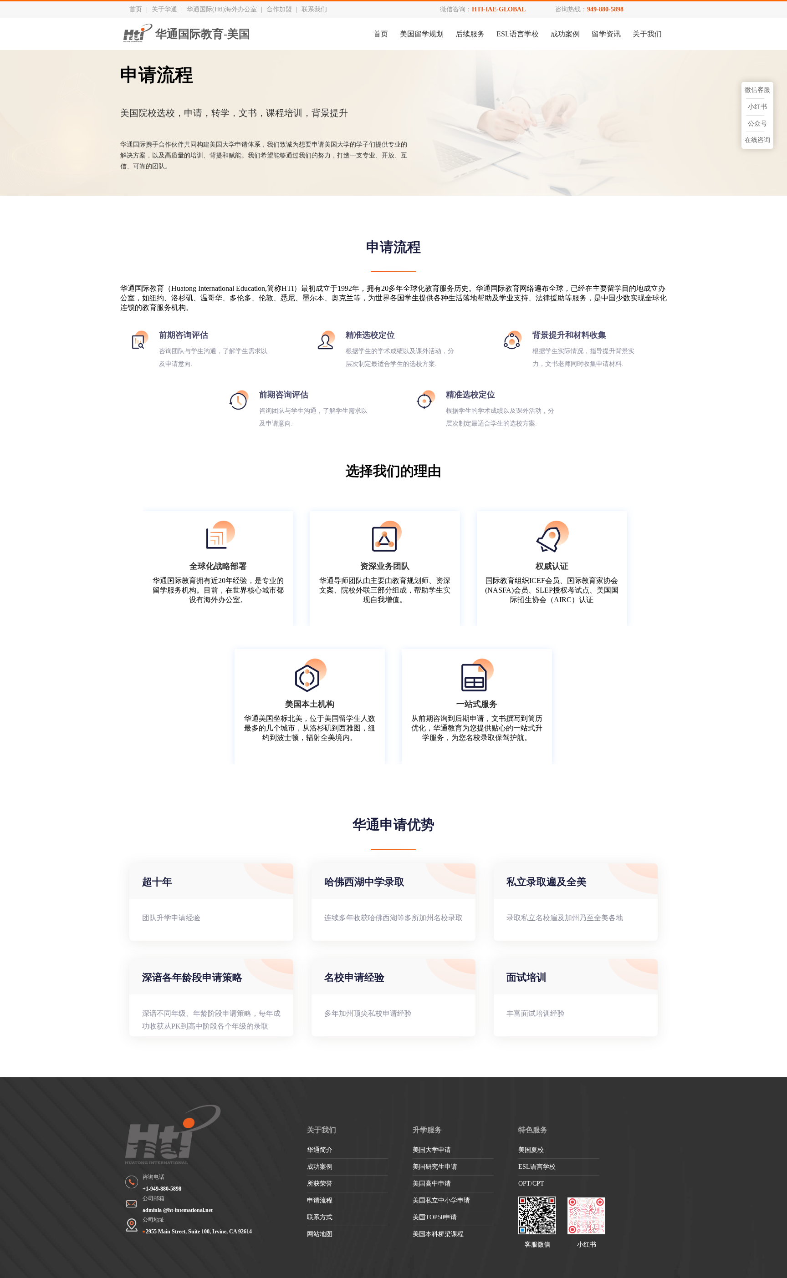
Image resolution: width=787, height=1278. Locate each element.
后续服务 (470, 34)
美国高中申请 (432, 1183)
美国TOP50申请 (435, 1217)
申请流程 (319, 1200)
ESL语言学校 (517, 34)
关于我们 (647, 34)
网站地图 (319, 1234)
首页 (135, 9)
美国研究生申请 (435, 1166)
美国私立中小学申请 (441, 1200)
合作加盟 (279, 9)
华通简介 (319, 1149)
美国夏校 (531, 1149)
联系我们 (314, 9)
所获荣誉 (319, 1183)
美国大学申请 (432, 1149)
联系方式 (319, 1217)
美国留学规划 (422, 34)
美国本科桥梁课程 (438, 1234)
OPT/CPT (531, 1183)
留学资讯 (606, 34)
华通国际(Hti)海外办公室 (222, 9)
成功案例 (565, 34)
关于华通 (164, 9)
